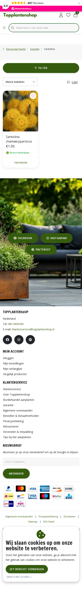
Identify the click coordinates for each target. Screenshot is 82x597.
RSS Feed (48, 521)
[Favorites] (68, 15)
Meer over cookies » (19, 577)
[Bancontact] (21, 496)
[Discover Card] (57, 489)
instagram (58, 238)
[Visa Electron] (33, 496)
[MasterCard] (21, 489)
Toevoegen (20, 162)
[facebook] (7, 339)
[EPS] (21, 504)
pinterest (43, 249)
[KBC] (69, 496)
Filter (43, 68)
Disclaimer (70, 516)
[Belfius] (57, 496)
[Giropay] (9, 504)
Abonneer (16, 473)
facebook (25, 238)
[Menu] (4, 28)
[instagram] (18, 339)
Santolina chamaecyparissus (19, 139)
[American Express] (45, 489)
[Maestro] (45, 496)
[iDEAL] (9, 496)
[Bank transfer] (69, 489)
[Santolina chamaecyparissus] (20, 111)
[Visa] (33, 489)
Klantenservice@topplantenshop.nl (33, 329)
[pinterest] (30, 339)
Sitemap (32, 521)
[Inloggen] (61, 15)
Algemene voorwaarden (19, 516)
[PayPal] (9, 489)
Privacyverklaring (48, 516)
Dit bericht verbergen (27, 569)
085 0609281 (16, 324)
